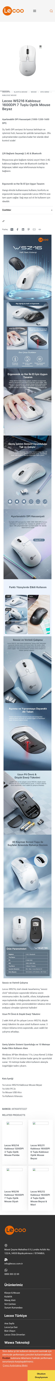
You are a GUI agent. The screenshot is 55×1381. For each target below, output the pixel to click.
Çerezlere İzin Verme (13, 1375)
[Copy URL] (39, 229)
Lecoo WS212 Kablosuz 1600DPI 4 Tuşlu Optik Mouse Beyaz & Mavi (40, 1198)
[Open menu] (34, 11)
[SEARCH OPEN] (51, 10)
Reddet (6, 1358)
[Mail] (34, 229)
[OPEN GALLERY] (27, 61)
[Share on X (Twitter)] (12, 229)
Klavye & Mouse (20, 92)
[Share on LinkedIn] (23, 229)
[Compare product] (3, 221)
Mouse (34, 92)
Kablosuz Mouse (9, 95)
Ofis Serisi (44, 92)
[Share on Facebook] (17, 229)
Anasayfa (6, 92)
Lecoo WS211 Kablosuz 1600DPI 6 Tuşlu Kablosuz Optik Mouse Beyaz (40, 1152)
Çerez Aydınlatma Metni (15, 1365)
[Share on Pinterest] (28, 229)
